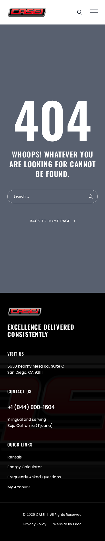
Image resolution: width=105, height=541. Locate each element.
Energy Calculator (24, 467)
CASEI (40, 514)
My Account (18, 487)
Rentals (14, 457)
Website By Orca (67, 524)
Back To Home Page (50, 221)
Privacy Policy (34, 524)
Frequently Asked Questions (34, 477)
